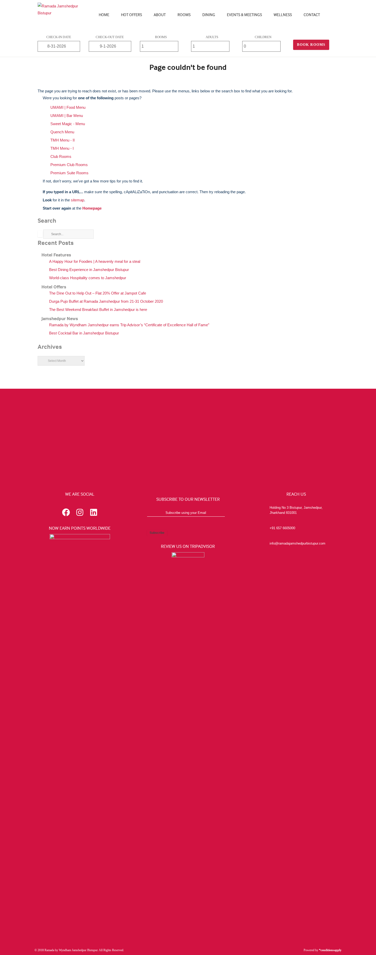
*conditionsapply (330, 950)
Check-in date (58, 37)
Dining (208, 14)
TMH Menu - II (62, 140)
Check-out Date (110, 37)
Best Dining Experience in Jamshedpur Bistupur (89, 269)
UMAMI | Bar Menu (66, 115)
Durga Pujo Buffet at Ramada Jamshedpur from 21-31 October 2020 (106, 301)
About (160, 14)
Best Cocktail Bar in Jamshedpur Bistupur (84, 333)
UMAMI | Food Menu (67, 107)
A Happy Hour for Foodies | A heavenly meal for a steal (94, 261)
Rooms (184, 14)
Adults (212, 37)
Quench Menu (62, 132)
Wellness (283, 14)
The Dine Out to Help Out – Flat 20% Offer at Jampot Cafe (97, 293)
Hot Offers (131, 14)
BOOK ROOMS (311, 45)
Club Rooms (60, 156)
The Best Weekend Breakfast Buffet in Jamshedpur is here (98, 309)
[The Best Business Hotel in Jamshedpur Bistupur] (62, 13)
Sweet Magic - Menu (67, 124)
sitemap (77, 200)
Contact (312, 14)
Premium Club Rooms (69, 164)
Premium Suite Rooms (69, 173)
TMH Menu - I (62, 148)
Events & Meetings (244, 14)
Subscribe (157, 533)
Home (104, 14)
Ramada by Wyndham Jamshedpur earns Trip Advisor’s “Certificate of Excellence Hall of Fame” (129, 325)
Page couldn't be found (188, 67)
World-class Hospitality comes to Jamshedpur (87, 278)
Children (263, 37)
